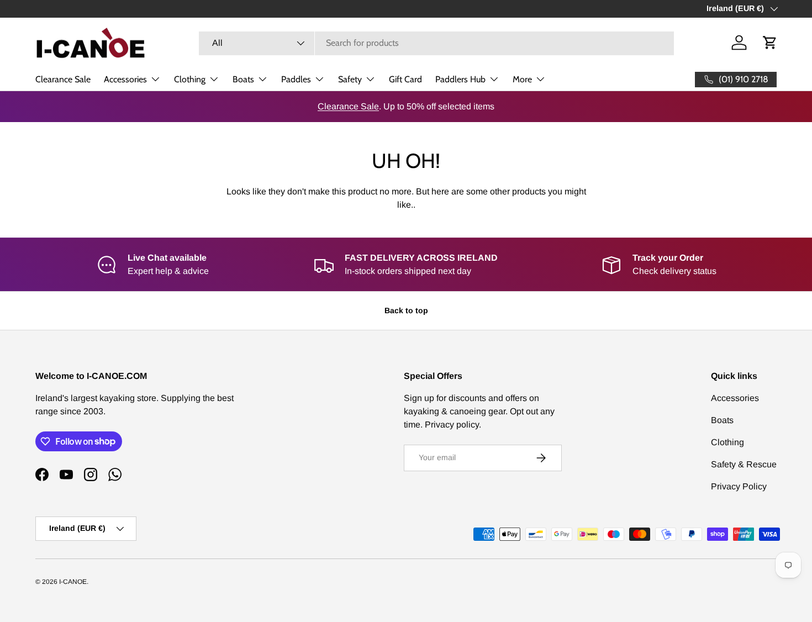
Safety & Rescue (744, 464)
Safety (350, 79)
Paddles (296, 79)
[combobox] (436, 43)
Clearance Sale (63, 79)
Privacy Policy (739, 486)
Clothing (189, 79)
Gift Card (405, 79)
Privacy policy (452, 424)
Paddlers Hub (460, 79)
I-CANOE (73, 582)
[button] (770, 42)
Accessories (125, 79)
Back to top (406, 310)
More (522, 79)
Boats (243, 79)
